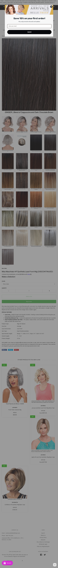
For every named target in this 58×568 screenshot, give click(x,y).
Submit (29, 32)
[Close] (51, 6)
